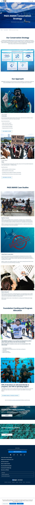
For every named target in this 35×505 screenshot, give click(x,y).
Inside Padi (3, 472)
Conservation (6, 29)
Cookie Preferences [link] (28, 482)
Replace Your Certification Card (7, 459)
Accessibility (13, 482)
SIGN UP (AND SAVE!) (17, 451)
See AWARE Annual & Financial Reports (10, 395)
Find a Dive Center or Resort (6, 457)
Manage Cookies (5, 503)
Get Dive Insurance (5, 461)
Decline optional (12, 503)
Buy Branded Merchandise (6, 465)
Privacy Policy (9, 482)
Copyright (17, 482)
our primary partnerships (15, 400)
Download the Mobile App (6, 467)
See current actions (7, 131)
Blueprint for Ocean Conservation (16, 40)
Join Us (6, 434)
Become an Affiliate (5, 469)
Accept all (20, 503)
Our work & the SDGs (7, 177)
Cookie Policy (20, 501)
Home (2, 29)
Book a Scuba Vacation (5, 463)
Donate (6, 415)
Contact (24, 482)
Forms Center (20, 482)
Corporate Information (5, 474)
